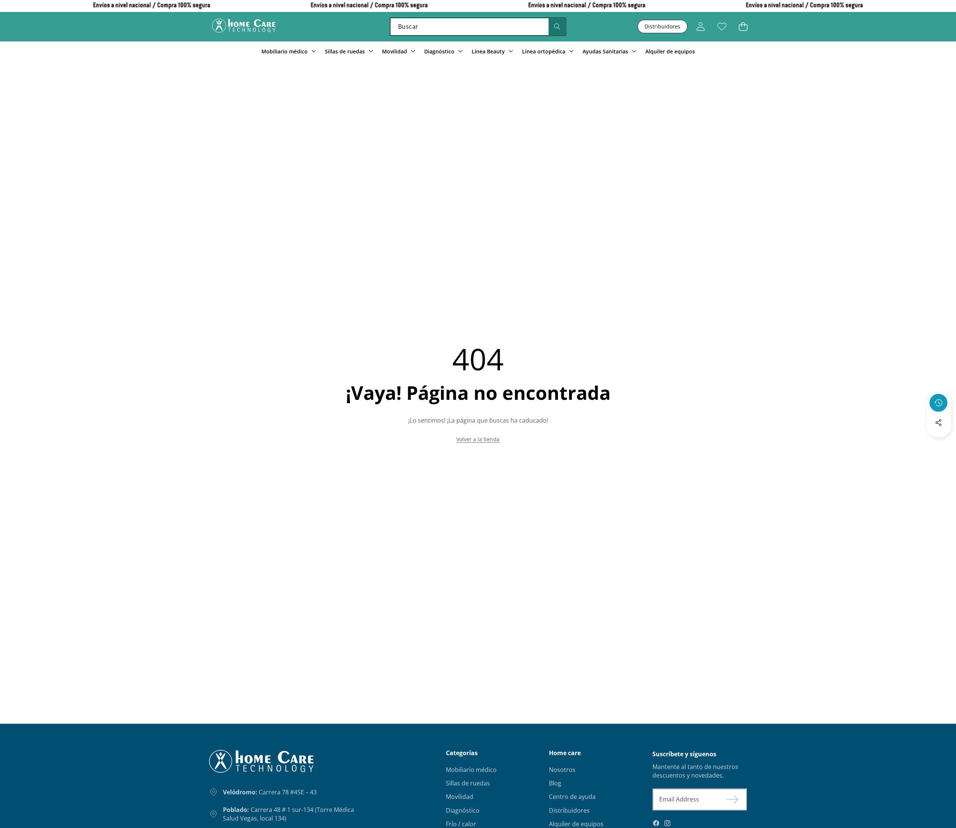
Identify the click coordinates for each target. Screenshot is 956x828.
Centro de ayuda (572, 797)
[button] (743, 26)
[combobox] (478, 26)
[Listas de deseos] (721, 26)
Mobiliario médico (471, 770)
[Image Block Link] (261, 764)
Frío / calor (461, 824)
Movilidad (459, 797)
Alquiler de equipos (576, 824)
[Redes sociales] (938, 423)
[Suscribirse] (732, 799)
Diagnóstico (462, 810)
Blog (555, 783)
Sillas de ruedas (468, 783)
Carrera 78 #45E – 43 (270, 792)
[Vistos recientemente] (938, 403)
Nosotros (562, 770)
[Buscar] (557, 26)
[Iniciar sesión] (700, 26)
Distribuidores (662, 26)
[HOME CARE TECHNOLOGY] (244, 27)
